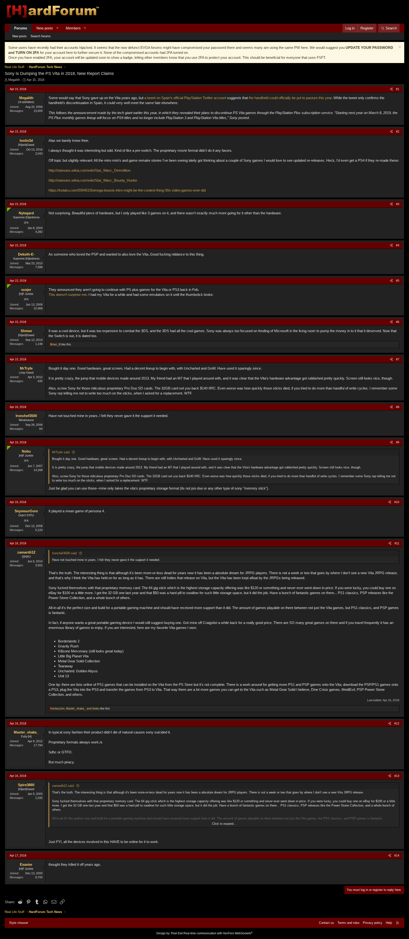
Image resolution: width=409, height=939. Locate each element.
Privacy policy (372, 923)
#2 (397, 131)
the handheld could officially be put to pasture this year (290, 98)
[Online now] (8, 208)
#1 (397, 89)
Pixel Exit (177, 933)
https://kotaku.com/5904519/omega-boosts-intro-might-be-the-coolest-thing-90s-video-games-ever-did (127, 190)
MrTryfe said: (61, 452)
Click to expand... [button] (224, 823)
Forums (20, 28)
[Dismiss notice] (399, 47)
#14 (396, 855)
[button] (57, 28)
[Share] (391, 89)
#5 (397, 280)
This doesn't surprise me (68, 295)
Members (73, 28)
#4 (397, 245)
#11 (397, 543)
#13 (396, 776)
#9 (397, 442)
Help (389, 923)
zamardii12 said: (63, 786)
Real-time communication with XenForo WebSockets (218, 933)
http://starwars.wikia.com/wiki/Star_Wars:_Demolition (89, 170)
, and (74, 708)
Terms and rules (349, 923)
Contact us (326, 923)
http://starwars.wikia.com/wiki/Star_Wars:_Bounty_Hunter (93, 180)
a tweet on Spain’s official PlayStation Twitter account (185, 98)
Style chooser (18, 923)
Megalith (14, 80)
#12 (396, 723)
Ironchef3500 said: (64, 553)
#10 (396, 502)
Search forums (41, 36)
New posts (44, 28)
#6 (397, 322)
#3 (397, 204)
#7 (397, 359)
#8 (397, 407)
